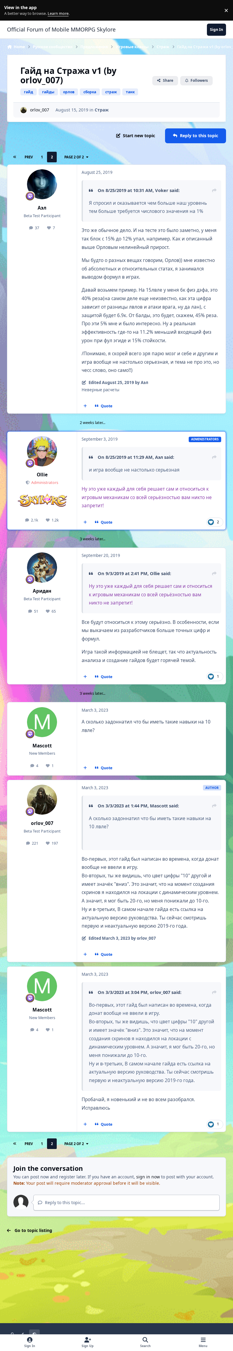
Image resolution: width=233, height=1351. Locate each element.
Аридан (42, 591)
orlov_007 (39, 110)
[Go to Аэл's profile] (42, 184)
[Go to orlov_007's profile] (23, 110)
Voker (161, 190)
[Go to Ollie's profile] (42, 451)
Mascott (42, 746)
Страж (102, 110)
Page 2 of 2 (74, 157)
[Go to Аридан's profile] (42, 567)
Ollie (42, 475)
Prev (29, 157)
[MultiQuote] (85, 406)
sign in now (148, 1177)
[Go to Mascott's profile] (42, 722)
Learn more (11, 10)
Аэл (42, 208)
